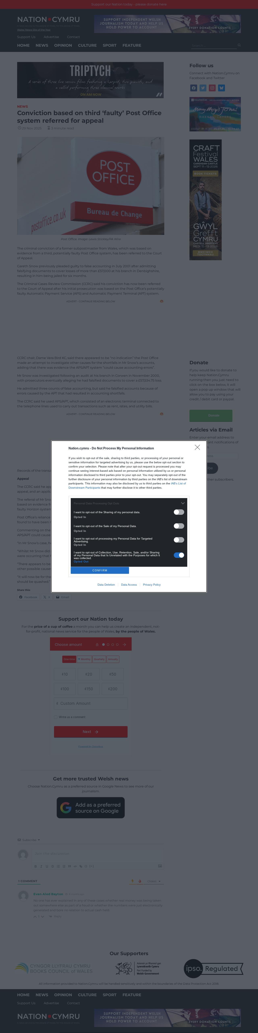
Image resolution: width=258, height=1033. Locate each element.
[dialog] (129, 516)
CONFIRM (100, 570)
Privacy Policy (152, 584)
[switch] (179, 512)
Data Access (129, 584)
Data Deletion (106, 584)
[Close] (199, 448)
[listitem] (129, 503)
